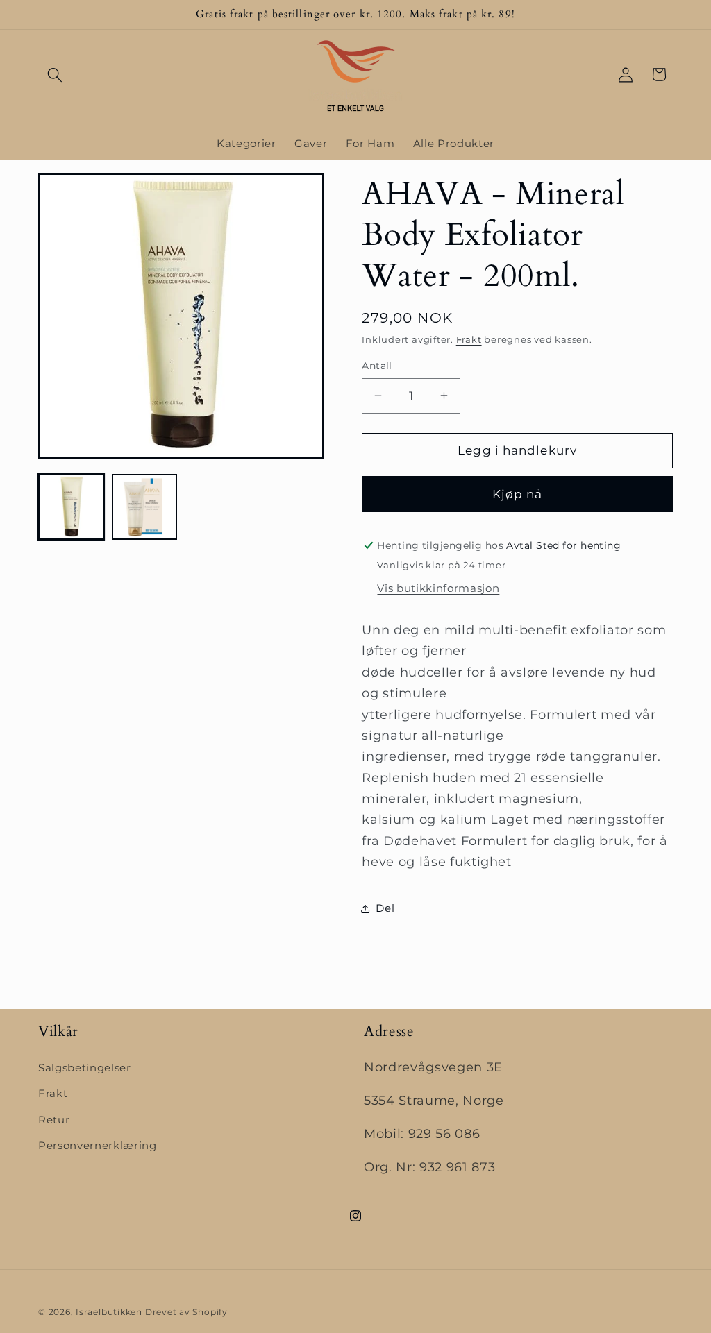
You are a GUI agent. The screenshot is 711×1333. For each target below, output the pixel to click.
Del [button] (385, 908)
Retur (53, 1119)
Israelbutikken (109, 1312)
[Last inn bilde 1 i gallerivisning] (71, 507)
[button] (55, 74)
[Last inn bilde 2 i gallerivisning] (145, 507)
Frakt (469, 339)
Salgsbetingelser (84, 1067)
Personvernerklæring (97, 1145)
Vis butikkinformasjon (438, 588)
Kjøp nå (517, 494)
